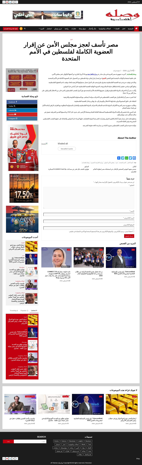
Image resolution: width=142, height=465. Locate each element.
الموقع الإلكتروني (128, 225)
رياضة (67, 29)
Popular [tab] (23, 310)
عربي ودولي (58, 29)
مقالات (80, 454)
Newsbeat (72, 441)
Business (88, 441)
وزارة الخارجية (92, 74)
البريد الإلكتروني (128, 218)
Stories (56, 441)
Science (64, 441)
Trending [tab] (13, 310)
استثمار (49, 29)
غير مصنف (59, 451)
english (80, 441)
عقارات (73, 29)
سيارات (56, 448)
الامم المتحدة (122, 162)
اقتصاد (117, 29)
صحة (89, 451)
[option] (22, 247)
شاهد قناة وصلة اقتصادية (11, 28)
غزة (117, 162)
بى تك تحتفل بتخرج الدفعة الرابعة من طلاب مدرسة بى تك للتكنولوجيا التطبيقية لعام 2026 (88, 274)
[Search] (25, 28)
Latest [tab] (33, 310)
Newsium (88, 463)
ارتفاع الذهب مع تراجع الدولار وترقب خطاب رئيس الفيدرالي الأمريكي (16, 247)
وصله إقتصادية (85, 162)
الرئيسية (130, 29)
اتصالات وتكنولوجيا (105, 29)
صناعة (83, 451)
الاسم (132, 211)
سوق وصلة (82, 29)
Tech (89, 444)
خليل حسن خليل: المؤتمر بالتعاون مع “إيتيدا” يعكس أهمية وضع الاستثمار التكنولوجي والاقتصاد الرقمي (16, 299)
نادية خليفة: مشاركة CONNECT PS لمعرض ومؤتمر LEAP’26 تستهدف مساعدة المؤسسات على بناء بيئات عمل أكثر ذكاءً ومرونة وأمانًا (57, 275)
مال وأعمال (92, 29)
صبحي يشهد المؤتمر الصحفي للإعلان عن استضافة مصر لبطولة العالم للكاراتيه (114, 169)
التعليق (131, 185)
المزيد (42, 29)
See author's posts (67, 149)
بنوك (83, 448)
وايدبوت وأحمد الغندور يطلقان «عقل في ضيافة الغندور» (16, 285)
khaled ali (63, 143)
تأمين (77, 448)
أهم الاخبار (130, 162)
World (83, 444)
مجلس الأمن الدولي (109, 162)
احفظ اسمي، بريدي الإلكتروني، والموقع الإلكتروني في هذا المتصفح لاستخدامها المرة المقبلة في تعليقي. (101, 231)
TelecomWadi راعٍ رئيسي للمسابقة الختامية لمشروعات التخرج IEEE (123, 273)
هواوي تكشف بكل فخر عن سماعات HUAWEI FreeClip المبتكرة (68, 168)
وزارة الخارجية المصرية (97, 162)
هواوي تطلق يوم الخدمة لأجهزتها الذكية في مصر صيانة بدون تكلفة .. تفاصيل (16, 272)
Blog (138, 458)
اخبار (123, 29)
